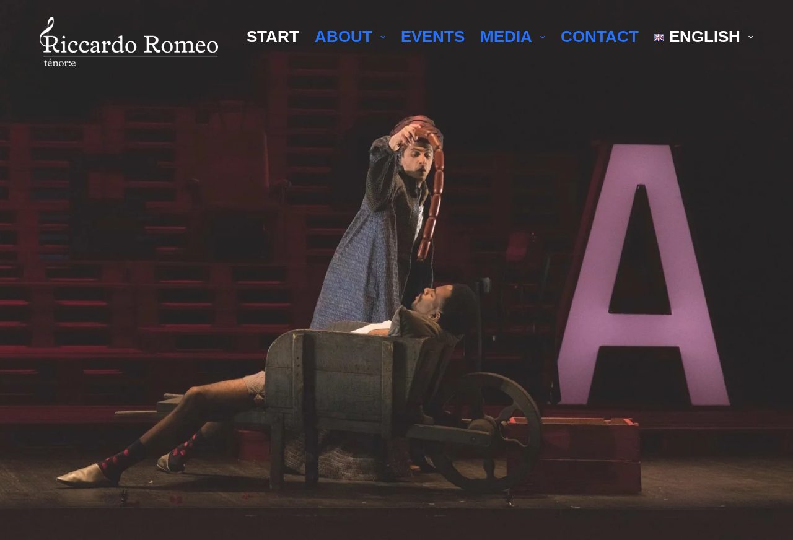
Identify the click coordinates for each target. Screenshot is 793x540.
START (273, 36)
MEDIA (506, 36)
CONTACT (600, 36)
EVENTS (433, 36)
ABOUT (343, 36)
